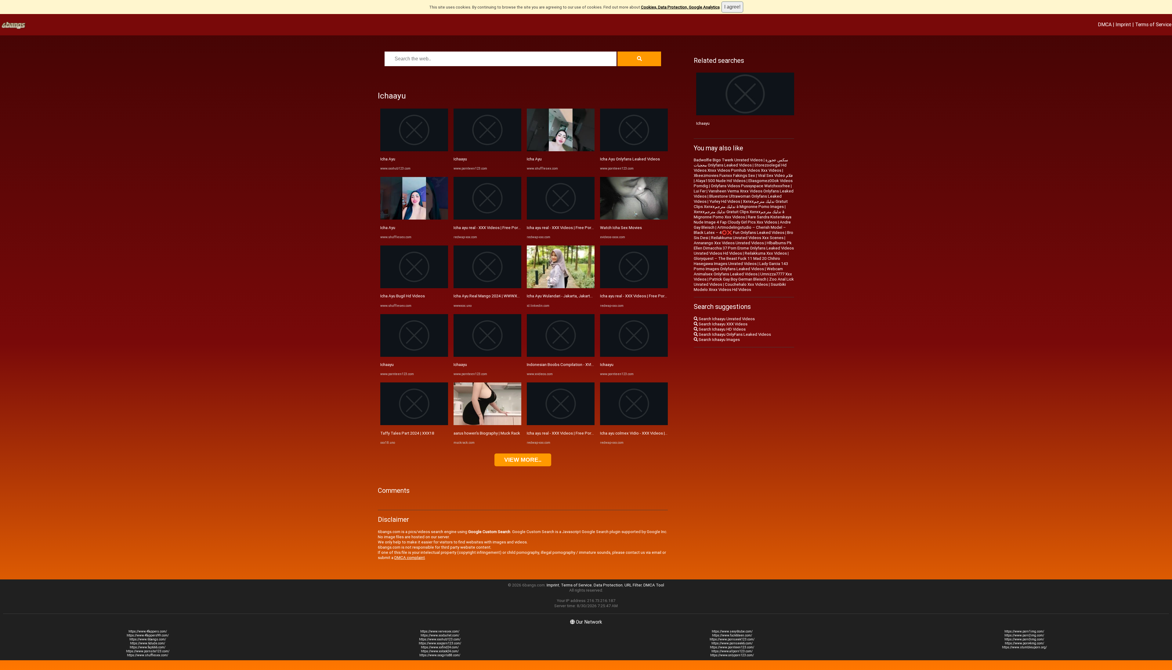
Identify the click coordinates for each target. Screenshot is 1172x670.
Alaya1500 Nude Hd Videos (721, 180)
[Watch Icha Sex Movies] (634, 218)
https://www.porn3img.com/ (1024, 639)
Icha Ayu (387, 159)
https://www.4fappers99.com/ (148, 635)
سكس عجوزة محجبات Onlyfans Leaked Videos (741, 162)
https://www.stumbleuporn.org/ (1024, 647)
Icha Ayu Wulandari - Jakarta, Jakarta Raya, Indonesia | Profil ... (582, 296)
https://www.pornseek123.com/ (732, 639)
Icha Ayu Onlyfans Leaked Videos (630, 159)
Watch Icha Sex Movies (621, 227)
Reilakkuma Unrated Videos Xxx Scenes (747, 237)
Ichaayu (387, 364)
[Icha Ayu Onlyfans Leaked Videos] (634, 149)
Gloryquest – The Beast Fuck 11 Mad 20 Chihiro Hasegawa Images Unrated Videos (737, 261)
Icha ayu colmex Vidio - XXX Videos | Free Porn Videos (648, 433)
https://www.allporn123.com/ (732, 651)
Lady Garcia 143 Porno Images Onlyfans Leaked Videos (741, 266)
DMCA (1105, 24)
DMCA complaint (409, 557)
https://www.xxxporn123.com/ (440, 643)
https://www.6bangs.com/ (147, 639)
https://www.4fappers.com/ (147, 631)
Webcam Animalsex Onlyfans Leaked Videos (738, 271)
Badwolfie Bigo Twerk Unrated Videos (728, 160)
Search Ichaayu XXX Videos (722, 324)
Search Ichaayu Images (719, 339)
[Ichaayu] (414, 355)
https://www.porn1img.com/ (1024, 631)
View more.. (522, 460)
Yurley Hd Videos (724, 201)
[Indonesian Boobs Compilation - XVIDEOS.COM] (561, 355)
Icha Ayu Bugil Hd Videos (402, 296)
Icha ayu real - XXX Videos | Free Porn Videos (494, 227)
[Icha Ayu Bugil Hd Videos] (414, 286)
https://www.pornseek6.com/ (732, 643)
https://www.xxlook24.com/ (440, 651)
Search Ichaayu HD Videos (722, 329)
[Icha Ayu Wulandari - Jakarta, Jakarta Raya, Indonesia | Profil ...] (561, 286)
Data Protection (608, 585)
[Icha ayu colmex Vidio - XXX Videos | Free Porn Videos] (634, 423)
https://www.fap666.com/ (147, 647)
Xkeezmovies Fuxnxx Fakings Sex (724, 175)
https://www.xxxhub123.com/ (440, 639)
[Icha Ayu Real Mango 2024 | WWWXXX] (487, 286)
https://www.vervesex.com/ (439, 631)
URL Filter (633, 585)
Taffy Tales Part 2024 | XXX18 (407, 433)
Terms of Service (1153, 24)
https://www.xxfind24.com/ (440, 647)
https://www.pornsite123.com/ (147, 651)
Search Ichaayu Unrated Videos (726, 318)
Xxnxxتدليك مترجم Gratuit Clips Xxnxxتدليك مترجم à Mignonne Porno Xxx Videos (739, 214)
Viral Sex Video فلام (775, 175)
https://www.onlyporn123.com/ (732, 655)
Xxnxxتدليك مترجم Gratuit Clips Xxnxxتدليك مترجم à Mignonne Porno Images (741, 204)
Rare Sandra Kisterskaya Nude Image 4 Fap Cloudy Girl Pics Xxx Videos (742, 219)
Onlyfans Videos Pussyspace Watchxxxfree (750, 185)
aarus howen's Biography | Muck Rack (487, 433)
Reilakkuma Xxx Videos (766, 253)
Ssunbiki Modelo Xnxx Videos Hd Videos (740, 287)
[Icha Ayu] (414, 149)
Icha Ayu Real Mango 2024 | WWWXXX (488, 296)
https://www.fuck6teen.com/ (732, 635)
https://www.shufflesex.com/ (147, 655)
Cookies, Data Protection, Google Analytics (680, 7)
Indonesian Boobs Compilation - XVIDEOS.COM (569, 364)
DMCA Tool (653, 585)
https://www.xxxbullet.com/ (440, 635)
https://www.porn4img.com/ (1024, 643)
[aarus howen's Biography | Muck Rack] (487, 423)
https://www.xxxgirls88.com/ (439, 655)
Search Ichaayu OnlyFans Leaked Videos (734, 334)
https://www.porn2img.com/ (1024, 635)
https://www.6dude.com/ (147, 643)
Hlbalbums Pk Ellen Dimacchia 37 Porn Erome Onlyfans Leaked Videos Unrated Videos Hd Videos (744, 248)
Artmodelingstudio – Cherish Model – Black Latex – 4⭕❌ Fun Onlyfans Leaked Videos (740, 230)
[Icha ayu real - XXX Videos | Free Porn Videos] (487, 218)
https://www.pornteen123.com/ (732, 647)
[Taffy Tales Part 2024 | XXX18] (414, 423)
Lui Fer (700, 191)
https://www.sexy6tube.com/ (732, 631)
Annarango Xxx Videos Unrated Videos (729, 242)
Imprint (1123, 24)
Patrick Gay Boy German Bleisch (737, 279)
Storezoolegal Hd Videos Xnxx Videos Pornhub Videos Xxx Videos (740, 168)
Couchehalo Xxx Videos (746, 284)
